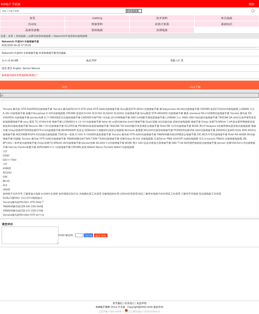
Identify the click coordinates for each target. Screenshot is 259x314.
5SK (5, 176)
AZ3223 (7, 172)
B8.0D (6, 181)
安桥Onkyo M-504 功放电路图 (136, 138)
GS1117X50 (9, 159)
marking (97, 18)
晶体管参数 (32, 30)
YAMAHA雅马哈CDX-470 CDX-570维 (23, 210)
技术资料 (162, 18)
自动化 (32, 24)
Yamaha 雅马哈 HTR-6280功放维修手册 (134, 134)
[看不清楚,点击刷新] (88, 235)
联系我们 (129, 303)
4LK (5, 185)
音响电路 (97, 30)
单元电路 (226, 18)
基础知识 (226, 24)
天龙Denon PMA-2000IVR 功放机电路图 (176, 138)
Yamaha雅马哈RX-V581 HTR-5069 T (23, 202)
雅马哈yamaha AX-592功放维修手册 (179, 109)
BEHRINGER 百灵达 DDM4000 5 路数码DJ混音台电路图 (92, 130)
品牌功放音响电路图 (40, 36)
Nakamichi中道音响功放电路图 (70, 36)
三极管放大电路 (32, 193)
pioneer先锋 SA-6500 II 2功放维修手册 (103, 142)
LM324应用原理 (129, 193)
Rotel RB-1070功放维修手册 (175, 126)
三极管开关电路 (189, 193)
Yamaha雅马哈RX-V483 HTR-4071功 (23, 214)
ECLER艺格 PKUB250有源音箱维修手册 (86, 126)
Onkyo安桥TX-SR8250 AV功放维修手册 (59, 142)
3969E (6, 189)
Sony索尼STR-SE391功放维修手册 (139, 109)
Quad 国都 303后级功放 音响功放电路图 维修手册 (173, 121)
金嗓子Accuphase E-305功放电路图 (45, 113)
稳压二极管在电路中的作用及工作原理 (159, 193)
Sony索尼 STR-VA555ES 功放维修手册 (161, 113)
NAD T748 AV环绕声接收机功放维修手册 (194, 142)
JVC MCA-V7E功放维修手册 (212, 134)
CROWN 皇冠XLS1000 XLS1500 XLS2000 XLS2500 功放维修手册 (103, 113)
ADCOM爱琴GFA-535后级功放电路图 (36, 134)
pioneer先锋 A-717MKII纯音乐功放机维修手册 (55, 117)
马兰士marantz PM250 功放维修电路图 (220, 138)
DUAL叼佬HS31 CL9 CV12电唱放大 (22, 198)
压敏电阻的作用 (110, 193)
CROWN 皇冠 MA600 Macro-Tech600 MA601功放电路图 (102, 147)
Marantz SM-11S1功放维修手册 (46, 126)
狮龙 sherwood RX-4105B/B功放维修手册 (206, 113)
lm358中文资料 (49, 193)
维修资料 (97, 24)
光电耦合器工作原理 (90, 193)
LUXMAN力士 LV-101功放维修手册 (82, 121)
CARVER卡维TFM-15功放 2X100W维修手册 (105, 117)
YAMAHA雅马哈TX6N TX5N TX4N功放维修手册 (93, 138)
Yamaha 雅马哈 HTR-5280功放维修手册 (43, 138)
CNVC (6, 155)
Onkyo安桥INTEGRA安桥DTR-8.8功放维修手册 (34, 130)
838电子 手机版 (10, 4)
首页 (32, 18)
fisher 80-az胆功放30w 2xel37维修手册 (123, 121)
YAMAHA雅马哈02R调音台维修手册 (176, 134)
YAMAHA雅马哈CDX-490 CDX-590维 (23, 206)
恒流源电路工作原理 (210, 193)
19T (5, 164)
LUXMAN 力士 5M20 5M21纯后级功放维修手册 (191, 117)
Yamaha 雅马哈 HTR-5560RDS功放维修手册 (27, 109)
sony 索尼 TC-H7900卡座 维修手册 (42, 121)
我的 (251, 4)
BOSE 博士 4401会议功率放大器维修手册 (148, 142)
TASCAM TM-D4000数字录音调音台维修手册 (134, 126)
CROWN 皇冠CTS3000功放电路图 (219, 109)
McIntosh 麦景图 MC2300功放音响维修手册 (149, 130)
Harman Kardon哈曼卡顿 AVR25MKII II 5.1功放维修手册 (39, 147)
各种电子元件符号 (13, 193)
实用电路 (162, 30)
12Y (5, 151)
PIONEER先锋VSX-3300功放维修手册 (194, 130)
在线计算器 (162, 24)
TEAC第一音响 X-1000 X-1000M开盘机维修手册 (84, 134)
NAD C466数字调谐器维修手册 (148, 117)
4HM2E (7, 168)
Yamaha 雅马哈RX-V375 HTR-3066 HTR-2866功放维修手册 (86, 109)
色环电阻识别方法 (68, 193)
